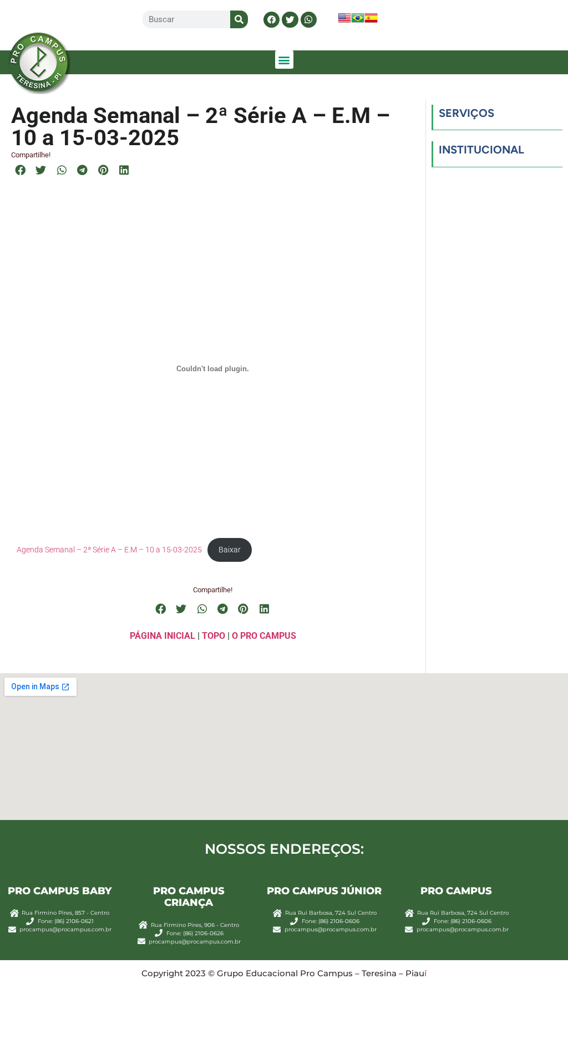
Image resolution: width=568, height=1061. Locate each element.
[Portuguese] (357, 21)
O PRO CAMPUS (264, 636)
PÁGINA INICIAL (162, 636)
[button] (271, 20)
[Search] (239, 19)
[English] (344, 21)
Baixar (230, 549)
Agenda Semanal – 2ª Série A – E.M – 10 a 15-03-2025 (109, 549)
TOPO (213, 636)
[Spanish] (371, 21)
